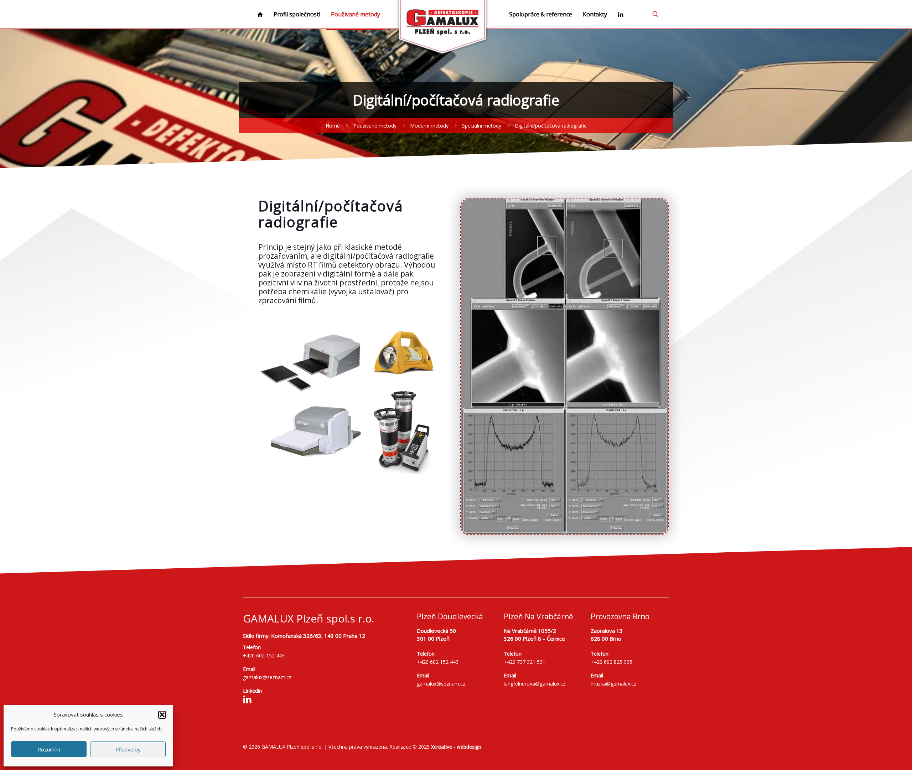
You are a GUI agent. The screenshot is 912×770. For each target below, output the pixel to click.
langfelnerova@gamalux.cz (534, 683)
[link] (564, 366)
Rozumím (48, 749)
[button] (162, 714)
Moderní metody (429, 125)
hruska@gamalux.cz (613, 683)
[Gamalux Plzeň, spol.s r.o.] (443, 28)
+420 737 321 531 (524, 661)
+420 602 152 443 (264, 655)
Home (333, 125)
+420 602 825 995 (611, 661)
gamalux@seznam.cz (267, 677)
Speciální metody (481, 125)
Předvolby (128, 749)
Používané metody (375, 125)
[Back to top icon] (877, 755)
